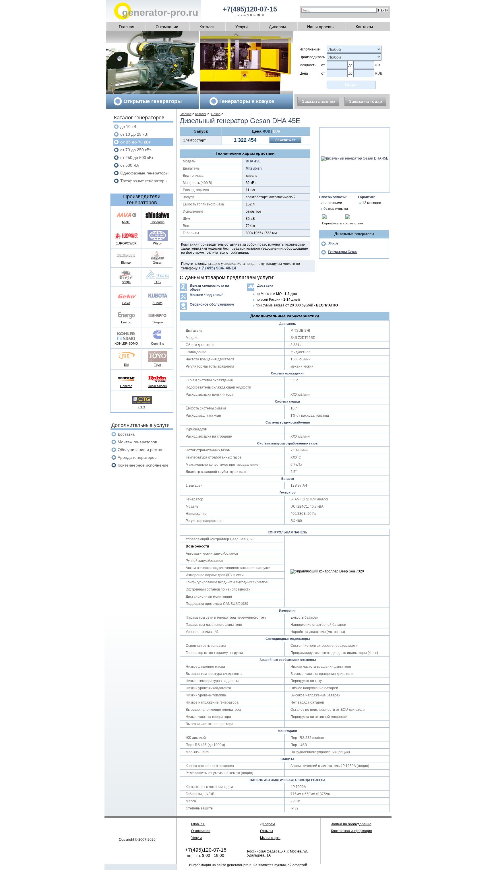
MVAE (126, 222)
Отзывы (266, 831)
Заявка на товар (365, 101)
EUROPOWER (126, 243)
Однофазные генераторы (144, 173)
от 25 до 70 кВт (135, 142)
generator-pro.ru (160, 12)
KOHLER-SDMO (126, 343)
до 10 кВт (129, 126)
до (350, 65)
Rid (126, 364)
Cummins (157, 343)
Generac (126, 386)
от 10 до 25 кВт (134, 134)
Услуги (241, 26)
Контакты (364, 26)
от (323, 65)
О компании (167, 26)
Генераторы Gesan (342, 252)
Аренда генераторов (137, 457)
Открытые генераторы (152, 101)
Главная (126, 26)
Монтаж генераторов (137, 442)
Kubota (157, 303)
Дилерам (277, 26)
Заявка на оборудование (351, 824)
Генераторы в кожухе (246, 101)
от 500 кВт (130, 165)
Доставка (126, 434)
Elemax (126, 262)
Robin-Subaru (157, 386)
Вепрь (126, 281)
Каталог (206, 26)
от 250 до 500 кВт (136, 157)
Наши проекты (320, 26)
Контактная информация (351, 831)
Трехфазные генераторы (143, 180)
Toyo (157, 364)
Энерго (157, 322)
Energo (126, 322)
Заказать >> (285, 140)
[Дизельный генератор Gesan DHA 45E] (354, 158)
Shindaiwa (157, 222)
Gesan (157, 262)
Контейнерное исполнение (143, 465)
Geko (126, 303)
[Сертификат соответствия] (324, 218)
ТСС (157, 281)
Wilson (157, 243)
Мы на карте (270, 838)
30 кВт (333, 243)
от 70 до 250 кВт (135, 149)
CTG (141, 407)
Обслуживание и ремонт (141, 449)
